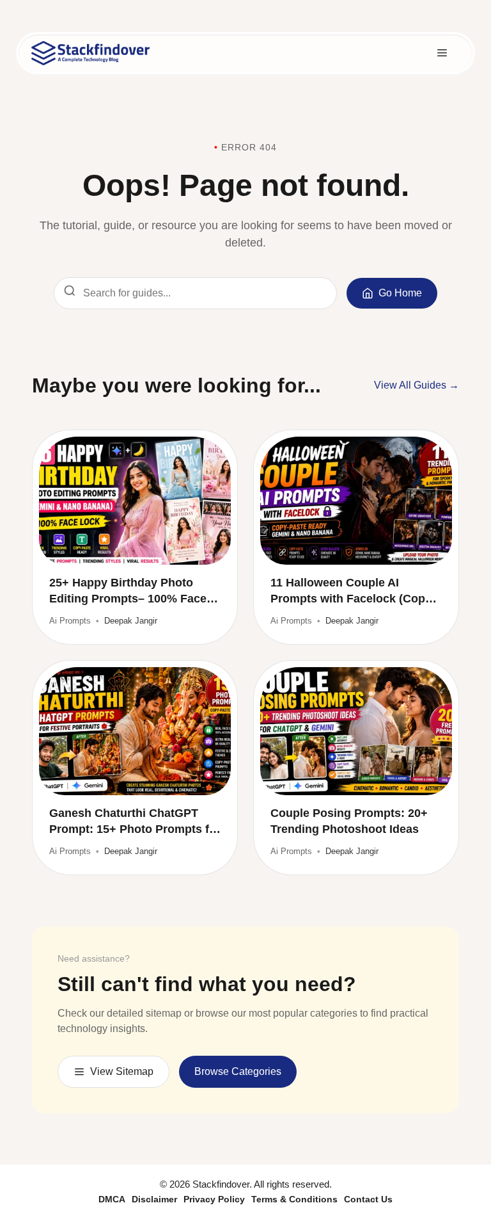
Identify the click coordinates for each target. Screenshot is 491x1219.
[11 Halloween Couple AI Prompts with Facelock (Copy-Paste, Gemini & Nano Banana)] (356, 501)
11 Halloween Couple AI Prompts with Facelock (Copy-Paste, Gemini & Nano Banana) (354, 591)
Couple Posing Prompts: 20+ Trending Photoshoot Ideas (349, 821)
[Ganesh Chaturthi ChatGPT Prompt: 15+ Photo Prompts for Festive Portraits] (135, 731)
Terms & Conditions (294, 1199)
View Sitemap (121, 1071)
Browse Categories (237, 1071)
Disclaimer (154, 1199)
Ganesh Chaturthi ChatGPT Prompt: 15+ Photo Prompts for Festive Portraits (135, 822)
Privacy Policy (214, 1199)
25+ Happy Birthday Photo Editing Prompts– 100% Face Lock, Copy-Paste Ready (128, 591)
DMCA (111, 1199)
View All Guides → (416, 385)
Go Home (400, 292)
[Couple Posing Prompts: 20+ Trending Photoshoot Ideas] (356, 731)
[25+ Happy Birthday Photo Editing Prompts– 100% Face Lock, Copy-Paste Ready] (135, 501)
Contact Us (368, 1199)
